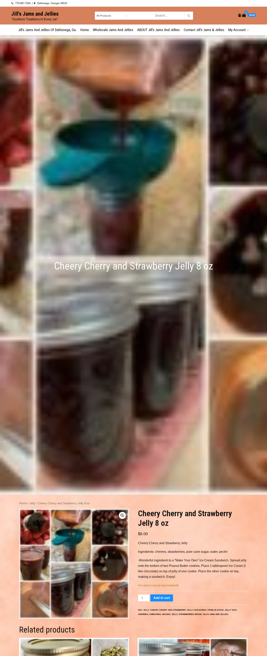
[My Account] (239, 15)
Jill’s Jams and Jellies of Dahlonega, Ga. (47, 30)
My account (237, 30)
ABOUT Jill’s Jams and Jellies (158, 30)
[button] (122, 515)
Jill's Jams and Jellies (35, 14)
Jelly (32, 503)
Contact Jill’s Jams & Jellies (204, 30)
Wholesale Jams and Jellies (113, 30)
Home (84, 30)
